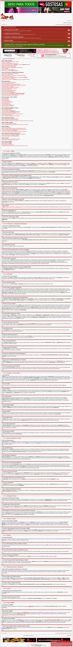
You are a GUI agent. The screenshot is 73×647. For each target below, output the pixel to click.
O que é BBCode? (5, 98)
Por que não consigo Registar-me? (8, 69)
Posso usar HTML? (5, 99)
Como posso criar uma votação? (8, 86)
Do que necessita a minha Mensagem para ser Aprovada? (13, 94)
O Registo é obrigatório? (6, 62)
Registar (3, 20)
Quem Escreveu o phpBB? (7, 142)
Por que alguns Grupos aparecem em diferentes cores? (12, 113)
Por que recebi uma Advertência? (8, 91)
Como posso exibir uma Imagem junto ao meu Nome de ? (15, 77)
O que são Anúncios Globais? (7, 102)
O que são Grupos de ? (8, 110)
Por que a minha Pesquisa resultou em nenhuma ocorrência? (13, 128)
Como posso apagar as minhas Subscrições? (10, 136)
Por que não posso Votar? (7, 89)
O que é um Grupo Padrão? (7, 114)
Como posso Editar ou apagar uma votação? (10, 87)
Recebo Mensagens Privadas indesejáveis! (10, 119)
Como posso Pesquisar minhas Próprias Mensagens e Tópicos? (14, 131)
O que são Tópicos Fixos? (7, 104)
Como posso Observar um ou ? (10, 135)
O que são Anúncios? (6, 103)
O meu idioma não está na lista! (8, 76)
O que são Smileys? (5, 100)
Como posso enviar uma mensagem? (9, 82)
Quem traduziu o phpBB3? (7, 143)
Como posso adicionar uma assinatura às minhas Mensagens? (14, 85)
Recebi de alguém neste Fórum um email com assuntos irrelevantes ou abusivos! (17, 120)
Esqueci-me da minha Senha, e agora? (9, 65)
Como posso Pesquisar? (6, 127)
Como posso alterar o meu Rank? (8, 78)
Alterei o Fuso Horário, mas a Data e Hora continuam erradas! (14, 75)
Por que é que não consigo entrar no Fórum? (10, 61)
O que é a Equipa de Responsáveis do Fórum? (11, 115)
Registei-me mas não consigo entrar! (9, 66)
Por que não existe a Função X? (8, 144)
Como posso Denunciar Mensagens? (9, 92)
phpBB (36, 644)
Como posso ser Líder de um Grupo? (9, 112)
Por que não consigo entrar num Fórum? (9, 88)
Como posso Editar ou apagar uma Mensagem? (11, 84)
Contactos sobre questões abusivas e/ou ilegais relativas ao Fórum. (15, 145)
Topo (2, 159)
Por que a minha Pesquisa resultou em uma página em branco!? (14, 129)
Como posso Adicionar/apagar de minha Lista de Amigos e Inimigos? (15, 124)
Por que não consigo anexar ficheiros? (9, 90)
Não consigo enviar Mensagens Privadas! (10, 118)
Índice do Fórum (4, 24)
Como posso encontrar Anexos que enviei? (10, 139)
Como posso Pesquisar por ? (10, 130)
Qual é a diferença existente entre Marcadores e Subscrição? (13, 134)
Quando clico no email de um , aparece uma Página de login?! (16, 79)
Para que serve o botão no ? (13, 93)
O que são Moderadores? (7, 109)
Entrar (70, 20)
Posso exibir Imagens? (6, 101)
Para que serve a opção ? (10, 70)
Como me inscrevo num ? (11, 111)
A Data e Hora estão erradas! (7, 74)
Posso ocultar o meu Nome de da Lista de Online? (16, 64)
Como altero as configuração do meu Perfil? (10, 73)
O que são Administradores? (7, 108)
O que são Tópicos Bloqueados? (8, 105)
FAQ (68, 20)
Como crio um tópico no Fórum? (8, 83)
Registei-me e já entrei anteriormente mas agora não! (12, 67)
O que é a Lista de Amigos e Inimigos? (9, 123)
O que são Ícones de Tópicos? (7, 106)
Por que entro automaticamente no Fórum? (10, 63)
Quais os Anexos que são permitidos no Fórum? (11, 138)
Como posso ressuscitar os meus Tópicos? (10, 95)
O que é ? (5, 68)
